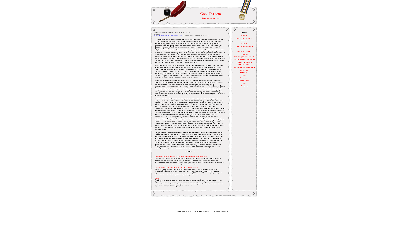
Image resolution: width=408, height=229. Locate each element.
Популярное (244, 78)
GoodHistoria (210, 13)
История (156, 35)
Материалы (244, 73)
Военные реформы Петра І (244, 57)
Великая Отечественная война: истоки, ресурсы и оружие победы (176, 167)
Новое (244, 75)
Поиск (244, 83)
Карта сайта (244, 81)
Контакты (244, 86)
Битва (157, 178)
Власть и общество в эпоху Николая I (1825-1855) (172, 35)
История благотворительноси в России (244, 46)
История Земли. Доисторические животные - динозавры (244, 67)
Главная (244, 35)
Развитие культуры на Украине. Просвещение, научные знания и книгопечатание (181, 156)
